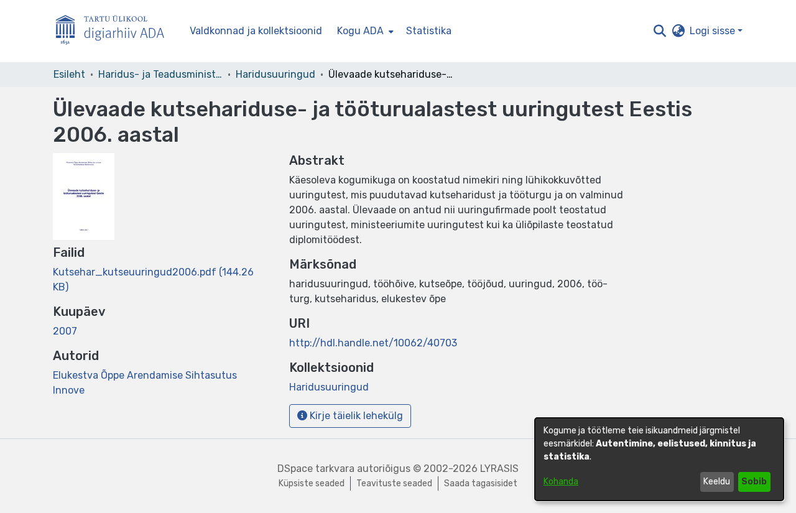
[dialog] (659, 459)
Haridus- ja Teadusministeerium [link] (160, 74)
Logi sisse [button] (714, 31)
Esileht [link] (69, 74)
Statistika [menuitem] (428, 31)
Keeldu (716, 481)
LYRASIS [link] (499, 468)
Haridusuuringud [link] (275, 74)
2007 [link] (65, 331)
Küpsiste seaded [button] (312, 483)
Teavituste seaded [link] (394, 483)
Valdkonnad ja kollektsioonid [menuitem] (256, 31)
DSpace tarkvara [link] (315, 468)
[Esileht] (115, 31)
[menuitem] (364, 31)
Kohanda (561, 481)
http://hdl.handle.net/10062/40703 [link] (373, 343)
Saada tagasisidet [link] (480, 483)
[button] (659, 31)
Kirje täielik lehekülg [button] (355, 416)
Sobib (754, 481)
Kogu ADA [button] (360, 31)
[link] (329, 387)
